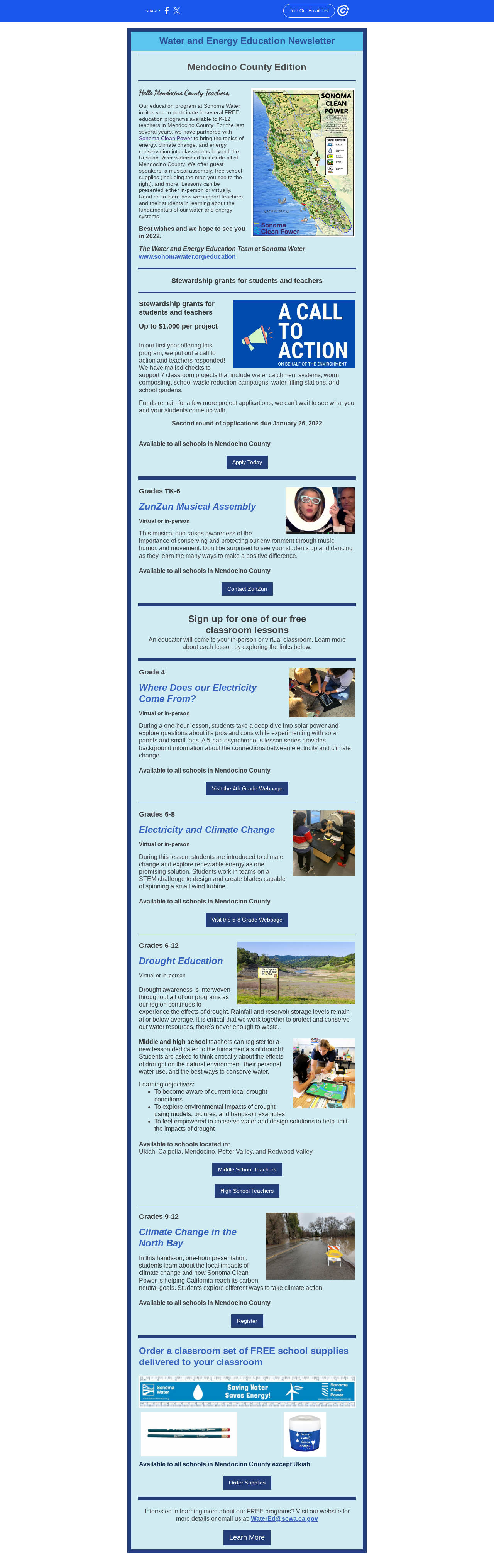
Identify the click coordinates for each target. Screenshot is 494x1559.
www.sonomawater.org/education (187, 256)
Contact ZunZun (247, 589)
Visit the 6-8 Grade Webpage (247, 920)
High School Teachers (247, 1191)
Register (247, 1321)
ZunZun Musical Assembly (197, 506)
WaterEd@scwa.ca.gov (284, 1518)
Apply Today (247, 462)
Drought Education (181, 961)
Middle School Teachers (247, 1169)
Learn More (247, 1537)
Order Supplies (247, 1482)
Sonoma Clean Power (165, 138)
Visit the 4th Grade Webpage (247, 788)
